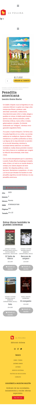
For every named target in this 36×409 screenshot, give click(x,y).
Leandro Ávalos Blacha (12, 99)
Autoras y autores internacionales (12, 88)
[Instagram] (14, 348)
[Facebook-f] (17, 348)
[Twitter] (21, 348)
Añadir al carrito (22, 80)
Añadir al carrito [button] (11, 267)
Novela (21, 89)
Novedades (15, 89)
